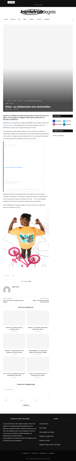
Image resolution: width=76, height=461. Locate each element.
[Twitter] (36, 5)
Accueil (6, 19)
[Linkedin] (41, 4)
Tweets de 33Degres (58, 135)
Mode (24, 19)
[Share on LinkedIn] (26, 281)
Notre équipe (42, 428)
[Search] (72, 19)
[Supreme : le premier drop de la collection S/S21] (14, 318)
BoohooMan (6, 275)
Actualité (12, 19)
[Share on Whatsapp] (28, 281)
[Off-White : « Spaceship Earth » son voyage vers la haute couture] (14, 341)
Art (19, 19)
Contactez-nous (43, 424)
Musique (31, 19)
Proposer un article (44, 440)
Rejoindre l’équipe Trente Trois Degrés (49, 445)
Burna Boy (6, 125)
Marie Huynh (9, 109)
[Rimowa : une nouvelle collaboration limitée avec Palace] (38, 318)
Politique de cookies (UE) (46, 436)
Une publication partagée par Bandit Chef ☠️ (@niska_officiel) (23, 189)
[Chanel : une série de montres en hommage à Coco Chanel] (38, 364)
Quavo (11, 125)
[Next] (17, 2)
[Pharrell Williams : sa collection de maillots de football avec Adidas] (38, 341)
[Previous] (16, 2)
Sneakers (47, 19)
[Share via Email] (30, 281)
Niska (13, 275)
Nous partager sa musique (46, 432)
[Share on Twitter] (25, 281)
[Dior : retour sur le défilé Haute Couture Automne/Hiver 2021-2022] (14, 364)
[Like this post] (22, 281)
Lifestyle (39, 19)
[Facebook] (34, 4)
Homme (20, 100)
